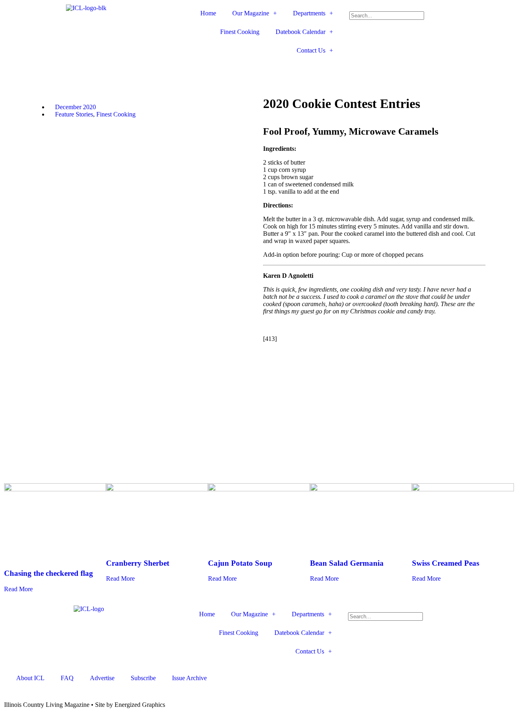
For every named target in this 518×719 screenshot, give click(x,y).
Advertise (102, 678)
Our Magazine (250, 13)
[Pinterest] (252, 70)
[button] (431, 7)
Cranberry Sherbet (137, 563)
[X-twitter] (209, 70)
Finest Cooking (239, 31)
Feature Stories (74, 114)
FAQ (67, 678)
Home (208, 13)
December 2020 (75, 107)
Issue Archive (189, 678)
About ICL (30, 678)
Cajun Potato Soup (240, 563)
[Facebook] (187, 70)
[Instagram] (231, 70)
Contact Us (311, 50)
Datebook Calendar (300, 31)
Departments (309, 13)
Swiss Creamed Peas (445, 563)
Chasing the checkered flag (48, 573)
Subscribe (143, 678)
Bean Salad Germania (347, 563)
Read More (18, 589)
